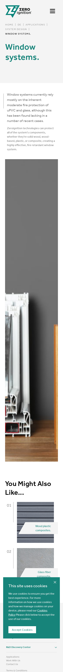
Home (9, 24)
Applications (12, 656)
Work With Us (13, 660)
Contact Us (12, 664)
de (19, 24)
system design (16, 29)
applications (35, 24)
